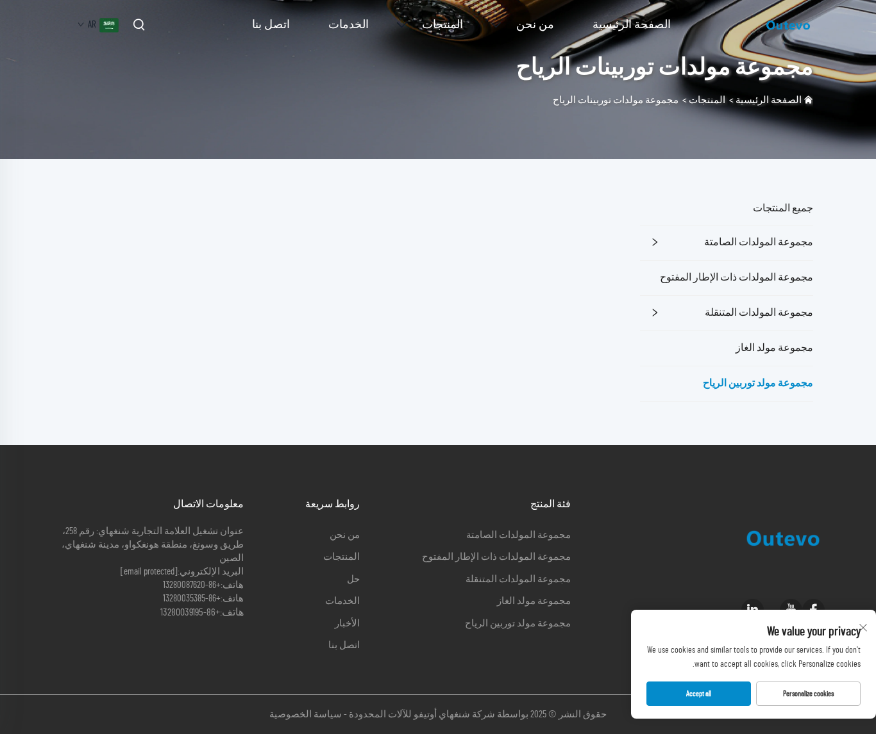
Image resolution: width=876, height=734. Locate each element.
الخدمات (348, 25)
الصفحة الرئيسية (632, 25)
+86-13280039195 (190, 612)
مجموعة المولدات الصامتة (758, 242)
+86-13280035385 (192, 598)
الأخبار (347, 623)
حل (353, 579)
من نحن (535, 25)
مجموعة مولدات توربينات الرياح (615, 100)
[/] (788, 24)
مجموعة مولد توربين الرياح (758, 383)
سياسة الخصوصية (305, 714)
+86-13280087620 (192, 585)
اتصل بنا (271, 25)
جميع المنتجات (783, 208)
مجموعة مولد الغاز (774, 348)
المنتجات (442, 25)
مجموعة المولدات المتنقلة (759, 312)
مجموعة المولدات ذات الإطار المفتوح (736, 277)
